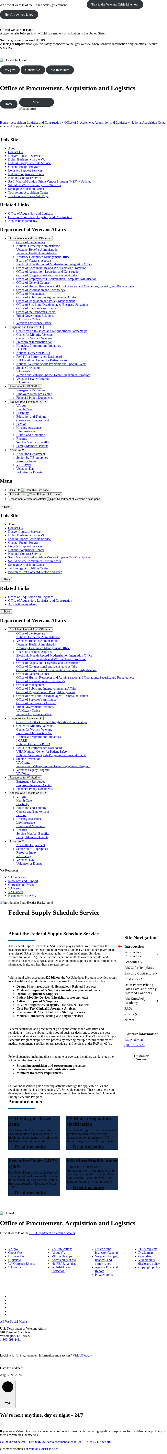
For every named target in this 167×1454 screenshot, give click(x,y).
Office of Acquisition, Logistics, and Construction (40, 217)
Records (21, 438)
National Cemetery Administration (38, 246)
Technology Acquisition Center (28, 192)
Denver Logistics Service (24, 155)
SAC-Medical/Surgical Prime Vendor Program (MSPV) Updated (49, 181)
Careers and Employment (32, 420)
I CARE (21, 349)
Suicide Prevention (28, 367)
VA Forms (14, 1267)
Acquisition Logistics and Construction (36, 122)
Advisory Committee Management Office (43, 257)
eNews (129, 1020)
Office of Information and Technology (40, 290)
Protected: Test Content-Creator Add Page (35, 572)
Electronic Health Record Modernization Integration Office (54, 264)
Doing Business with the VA (26, 159)
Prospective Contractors (132, 954)
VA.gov (10, 70)
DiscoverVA (16, 1256)
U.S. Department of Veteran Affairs (52, 1233)
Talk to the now (114, 4)
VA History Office (28, 319)
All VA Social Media (13, 1321)
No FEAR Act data (64, 1263)
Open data (145, 1256)
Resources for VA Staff (25, 386)
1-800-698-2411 (10, 1339)
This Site (15, 490)
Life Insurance (25, 431)
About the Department (30, 454)
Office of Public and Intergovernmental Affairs (46, 297)
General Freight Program (24, 166)
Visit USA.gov (82, 1355)
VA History (23, 465)
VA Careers (15, 892)
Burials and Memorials (30, 435)
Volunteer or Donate (29, 472)
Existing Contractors (139, 973)
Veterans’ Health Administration (36, 253)
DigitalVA (14, 1260)
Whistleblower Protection (61, 1269)
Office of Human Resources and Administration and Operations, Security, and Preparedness (75, 286)
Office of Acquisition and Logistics (30, 213)
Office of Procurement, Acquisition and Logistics (67, 88)
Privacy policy (104, 1274)
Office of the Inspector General (36, 312)
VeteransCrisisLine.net (43, 1449)
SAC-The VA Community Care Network (34, 185)
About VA (17, 450)
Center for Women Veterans (34, 338)
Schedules (131, 962)
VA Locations (17, 877)
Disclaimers (145, 1252)
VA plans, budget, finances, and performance (106, 1260)
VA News (14, 888)
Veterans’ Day (25, 468)
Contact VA (33, 70)
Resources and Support (23, 881)
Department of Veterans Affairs (28, 499)
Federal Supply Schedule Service (29, 163)
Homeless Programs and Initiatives (38, 345)
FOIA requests (147, 1249)
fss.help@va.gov (135, 1039)
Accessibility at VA (64, 1260)
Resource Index (26, 461)
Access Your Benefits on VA (28, 401)
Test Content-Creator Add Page (28, 196)
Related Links (18, 494)
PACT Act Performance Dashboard (39, 356)
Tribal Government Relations (35, 315)
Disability (22, 413)
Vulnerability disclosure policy (149, 1261)
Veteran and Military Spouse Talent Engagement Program (53, 375)
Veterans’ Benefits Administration (37, 249)
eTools (129, 1014)
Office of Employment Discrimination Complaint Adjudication (56, 279)
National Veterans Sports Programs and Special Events (51, 364)
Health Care (24, 409)
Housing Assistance (29, 427)
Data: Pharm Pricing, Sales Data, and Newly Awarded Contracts (140, 989)
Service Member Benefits (32, 442)
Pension (21, 424)
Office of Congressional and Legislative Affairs (46, 275)
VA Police (22, 382)
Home (9, 104)
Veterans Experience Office (34, 323)
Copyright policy (149, 1267)
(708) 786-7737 (134, 1045)
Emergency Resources (30, 390)
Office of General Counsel (33, 282)
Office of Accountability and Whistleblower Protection (51, 268)
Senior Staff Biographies (32, 457)
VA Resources (60, 70)
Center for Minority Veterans (34, 334)
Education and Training (31, 416)
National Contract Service (24, 177)
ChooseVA (15, 1252)
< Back (6, 506)
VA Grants (23, 371)
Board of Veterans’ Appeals (34, 260)
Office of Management (30, 293)
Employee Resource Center (34, 394)
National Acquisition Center (148, 122)
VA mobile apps (62, 1256)
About (12, 148)
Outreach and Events (21, 884)
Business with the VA (22, 895)
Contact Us (15, 152)
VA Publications (62, 1249)
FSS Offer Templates (139, 968)
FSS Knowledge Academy (135, 1001)
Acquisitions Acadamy (22, 221)
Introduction (134, 946)
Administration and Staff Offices (30, 238)
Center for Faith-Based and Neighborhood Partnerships (51, 331)
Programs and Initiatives (26, 327)
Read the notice (30, 1147)
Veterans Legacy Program (32, 378)
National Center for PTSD (33, 353)
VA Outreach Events (21, 1263)
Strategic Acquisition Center (26, 188)
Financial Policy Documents (34, 397)
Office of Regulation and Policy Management (45, 301)
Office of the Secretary (30, 242)
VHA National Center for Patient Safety (42, 360)
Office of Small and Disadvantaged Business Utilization (52, 304)
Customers (132, 979)
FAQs (128, 1008)
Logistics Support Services (25, 170)
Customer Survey (141, 1057)
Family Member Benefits (32, 446)
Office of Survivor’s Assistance (36, 308)
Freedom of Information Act (34, 342)
